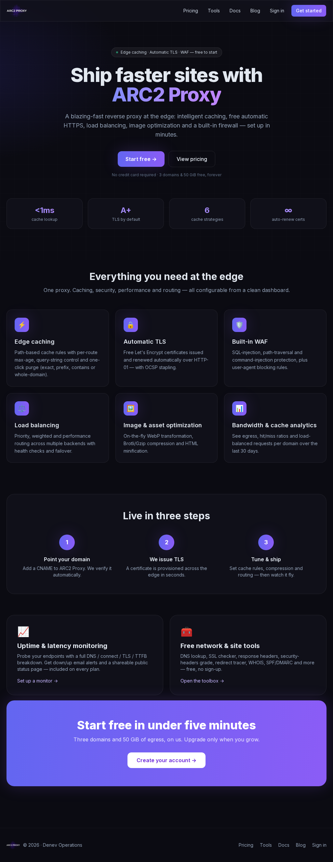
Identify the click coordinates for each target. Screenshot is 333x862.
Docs (235, 10)
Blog (255, 10)
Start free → (141, 159)
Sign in (277, 10)
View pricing (192, 159)
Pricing (190, 10)
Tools (214, 10)
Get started (309, 10)
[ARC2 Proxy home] (17, 11)
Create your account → (166, 760)
